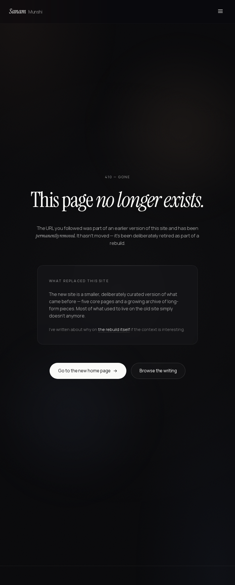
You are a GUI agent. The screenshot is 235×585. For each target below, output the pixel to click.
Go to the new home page (87, 371)
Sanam (25, 11)
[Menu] (220, 12)
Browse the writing (158, 371)
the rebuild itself (114, 329)
